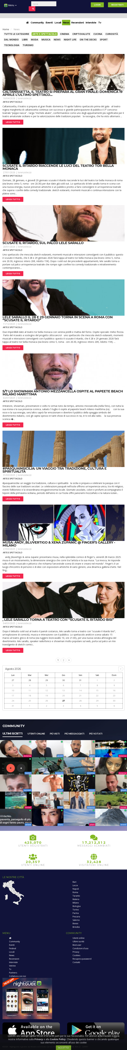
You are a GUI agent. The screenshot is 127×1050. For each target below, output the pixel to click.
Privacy (76, 951)
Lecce (75, 885)
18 (30, 695)
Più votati (95, 733)
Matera (76, 899)
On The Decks (88, 39)
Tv (99, 22)
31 (80, 680)
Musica (46, 39)
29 (46, 680)
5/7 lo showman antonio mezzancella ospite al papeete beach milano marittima (62, 392)
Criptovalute (81, 33)
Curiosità (112, 33)
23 (114, 695)
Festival (12, 948)
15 (97, 690)
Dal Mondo (11, 39)
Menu (11, 5)
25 (30, 700)
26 (46, 700)
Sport (104, 39)
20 (63, 695)
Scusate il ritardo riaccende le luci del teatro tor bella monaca (58, 167)
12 (46, 690)
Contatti (76, 962)
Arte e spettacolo (44, 33)
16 (114, 690)
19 (46, 695)
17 (13, 695)
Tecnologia (11, 45)
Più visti (55, 733)
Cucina (97, 33)
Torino (76, 909)
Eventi (49, 22)
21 (80, 695)
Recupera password (82, 958)
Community (37, 22)
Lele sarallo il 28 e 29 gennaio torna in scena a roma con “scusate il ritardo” (57, 318)
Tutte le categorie (16, 33)
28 (30, 680)
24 (13, 700)
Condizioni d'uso (80, 948)
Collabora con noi (17, 976)
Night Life (70, 39)
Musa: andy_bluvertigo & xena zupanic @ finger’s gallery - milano (58, 543)
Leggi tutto (13, 122)
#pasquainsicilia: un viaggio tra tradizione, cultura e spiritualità (54, 470)
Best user (77, 945)
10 (13, 690)
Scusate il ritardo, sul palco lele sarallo (43, 243)
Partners (13, 972)
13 (63, 690)
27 (13, 680)
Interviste (91, 22)
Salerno (76, 920)
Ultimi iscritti (12, 733)
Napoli (76, 888)
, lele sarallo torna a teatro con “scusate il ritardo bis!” (58, 620)
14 (80, 690)
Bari (74, 882)
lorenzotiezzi (24, 98)
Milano (76, 902)
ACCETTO (63, 1047)
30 (63, 680)
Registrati (117, 5)
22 (97, 695)
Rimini (75, 923)
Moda (34, 39)
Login (97, 5)
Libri (25, 39)
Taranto (76, 895)
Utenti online (36, 733)
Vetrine (12, 965)
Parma (76, 913)
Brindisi (76, 927)
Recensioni (77, 22)
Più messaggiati (74, 733)
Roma (75, 892)
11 (30, 690)
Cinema (64, 33)
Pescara (76, 916)
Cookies (76, 955)
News (66, 22)
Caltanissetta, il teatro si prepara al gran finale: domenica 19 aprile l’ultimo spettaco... (62, 93)
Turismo (28, 45)
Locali (58, 22)
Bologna (77, 906)
